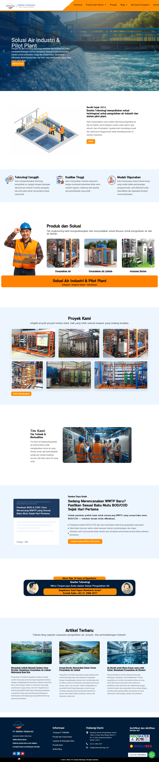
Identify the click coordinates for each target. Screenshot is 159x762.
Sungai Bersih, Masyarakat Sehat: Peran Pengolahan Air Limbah (77, 668)
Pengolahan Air (63, 271)
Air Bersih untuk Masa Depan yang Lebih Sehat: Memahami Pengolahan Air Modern (126, 668)
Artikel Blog (57, 749)
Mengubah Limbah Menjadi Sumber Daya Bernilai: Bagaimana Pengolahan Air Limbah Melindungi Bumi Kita (31, 669)
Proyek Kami (58, 745)
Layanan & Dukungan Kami (63, 741)
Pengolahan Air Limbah (100, 271)
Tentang (78, 4)
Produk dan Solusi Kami (62, 737)
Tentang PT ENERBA (61, 732)
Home (67, 4)
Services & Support (140, 4)
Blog (122, 4)
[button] (96, 5)
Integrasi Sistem (138, 271)
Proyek (113, 4)
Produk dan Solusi (95, 4)
